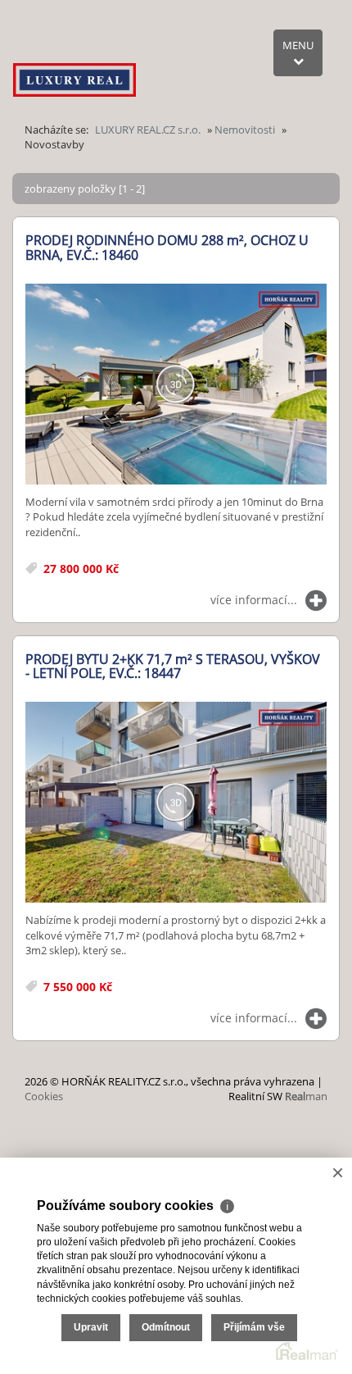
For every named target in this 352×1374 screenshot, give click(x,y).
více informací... (253, 599)
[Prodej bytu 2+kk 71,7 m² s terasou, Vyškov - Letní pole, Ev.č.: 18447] (176, 803)
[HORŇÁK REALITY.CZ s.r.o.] (74, 61)
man (306, 1096)
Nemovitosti (244, 129)
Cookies (44, 1096)
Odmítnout (166, 1327)
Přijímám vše (254, 1327)
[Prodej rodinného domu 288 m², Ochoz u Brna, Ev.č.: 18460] (176, 385)
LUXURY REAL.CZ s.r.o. (148, 129)
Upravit (91, 1327)
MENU (298, 45)
